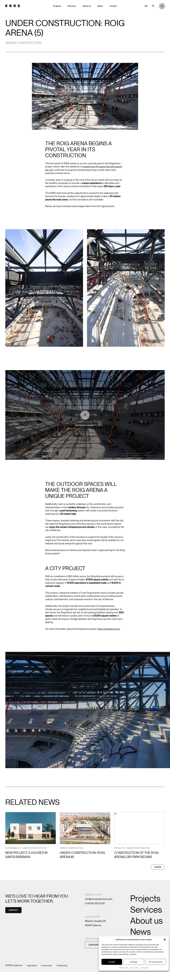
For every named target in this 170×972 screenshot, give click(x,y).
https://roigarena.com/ (108, 629)
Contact (113, 6)
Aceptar (111, 962)
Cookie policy (123, 968)
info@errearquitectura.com (98, 899)
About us (86, 6)
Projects (57, 6)
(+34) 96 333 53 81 (95, 903)
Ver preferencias (156, 962)
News (100, 6)
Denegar (133, 962)
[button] (164, 939)
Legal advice (144, 968)
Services (72, 6)
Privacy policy (134, 968)
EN (146, 6)
